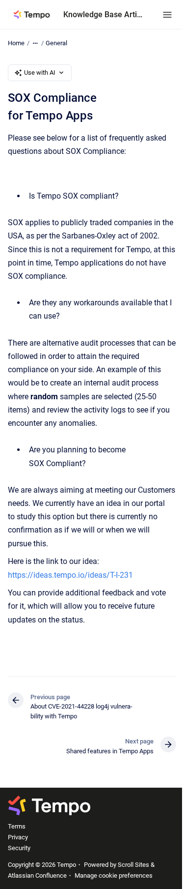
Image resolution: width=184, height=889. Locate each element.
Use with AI (39, 72)
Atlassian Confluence (37, 875)
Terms (17, 826)
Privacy (18, 837)
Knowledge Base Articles (103, 14)
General (56, 43)
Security (19, 848)
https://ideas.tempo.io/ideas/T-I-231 (70, 575)
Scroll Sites (133, 864)
